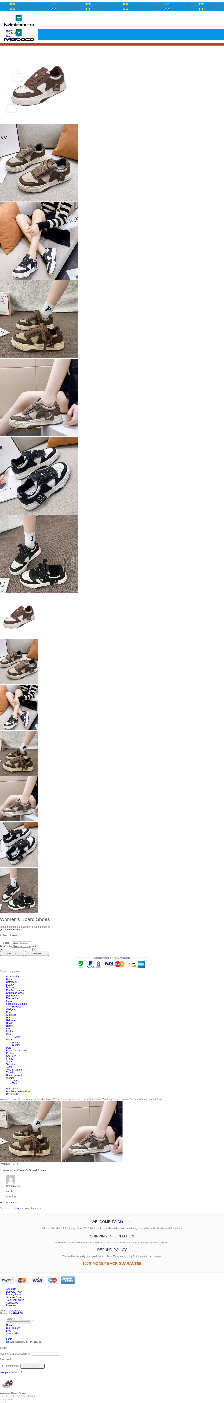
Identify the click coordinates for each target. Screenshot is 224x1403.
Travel (9, 1072)
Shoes (9, 1058)
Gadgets (10, 1009)
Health (9, 1023)
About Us (11, 1289)
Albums (16, 1042)
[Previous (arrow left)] (1, 1402)
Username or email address (15, 1353)
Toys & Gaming (14, 1069)
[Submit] (18, 1322)
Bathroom (11, 982)
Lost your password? (11, 1372)
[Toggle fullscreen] (4, 1399)
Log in (32, 1366)
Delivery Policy (14, 1291)
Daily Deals (12, 995)
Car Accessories (15, 990)
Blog (8, 36)
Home (9, 30)
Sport (9, 1061)
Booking (10, 987)
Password (6, 1359)
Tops (14, 1083)
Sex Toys (11, 1056)
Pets (8, 1047)
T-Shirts (16, 1036)
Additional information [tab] (18, 1091)
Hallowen (11, 1020)
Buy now (37, 953)
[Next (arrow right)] (4, 1402)
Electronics (12, 998)
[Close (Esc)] (10, 1399)
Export (9, 1001)
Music (9, 1039)
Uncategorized (14, 1075)
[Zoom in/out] (1, 1399)
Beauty (10, 984)
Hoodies (16, 1006)
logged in (19, 1208)
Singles (16, 1045)
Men (8, 1034)
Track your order (15, 1300)
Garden (10, 1012)
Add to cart (12, 953)
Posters (10, 1053)
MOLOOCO (15, 1310)
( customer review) (10, 929)
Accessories (12, 976)
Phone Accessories (16, 1050)
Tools (9, 1067)
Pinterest (11, 1305)
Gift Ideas (11, 1015)
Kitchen (10, 1031)
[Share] (7, 1399)
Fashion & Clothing (16, 1004)
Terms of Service (15, 1297)
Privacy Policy (13, 1294)
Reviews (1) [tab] (12, 1094)
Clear (34, 946)
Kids (8, 1028)
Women (10, 1078)
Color (6, 943)
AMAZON (17, 1313)
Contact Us (12, 39)
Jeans (15, 1080)
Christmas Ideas (15, 993)
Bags (9, 979)
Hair (8, 1017)
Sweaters (11, 1064)
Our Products (13, 33)
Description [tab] (12, 1088)
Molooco (124, 1222)
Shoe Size (6, 946)
